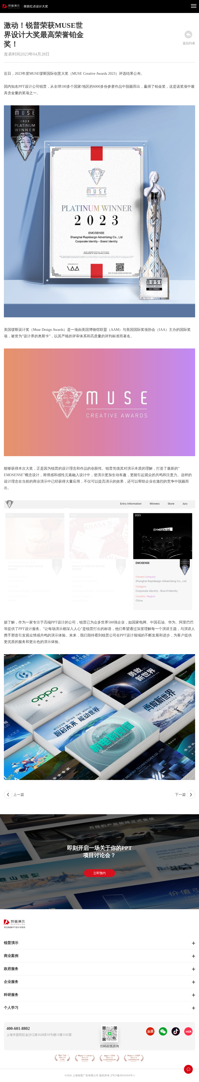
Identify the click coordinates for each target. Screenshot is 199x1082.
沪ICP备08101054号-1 (122, 1075)
